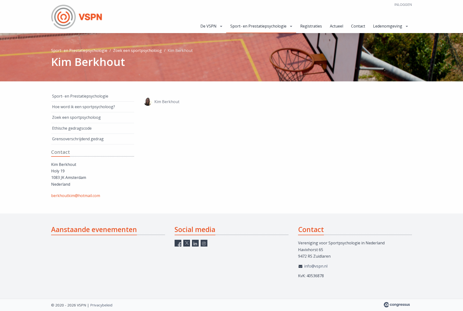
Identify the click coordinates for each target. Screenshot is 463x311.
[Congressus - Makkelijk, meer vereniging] (397, 304)
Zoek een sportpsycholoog (137, 50)
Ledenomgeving (387, 26)
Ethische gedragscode (72, 128)
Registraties (311, 26)
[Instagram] (204, 243)
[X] (186, 243)
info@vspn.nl (315, 266)
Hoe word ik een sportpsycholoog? (83, 106)
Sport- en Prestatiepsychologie (258, 26)
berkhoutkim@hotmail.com (75, 195)
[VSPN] (87, 17)
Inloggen (403, 4)
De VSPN (208, 26)
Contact (358, 26)
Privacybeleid (101, 305)
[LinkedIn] (195, 243)
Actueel (336, 26)
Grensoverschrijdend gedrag (78, 138)
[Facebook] (178, 243)
